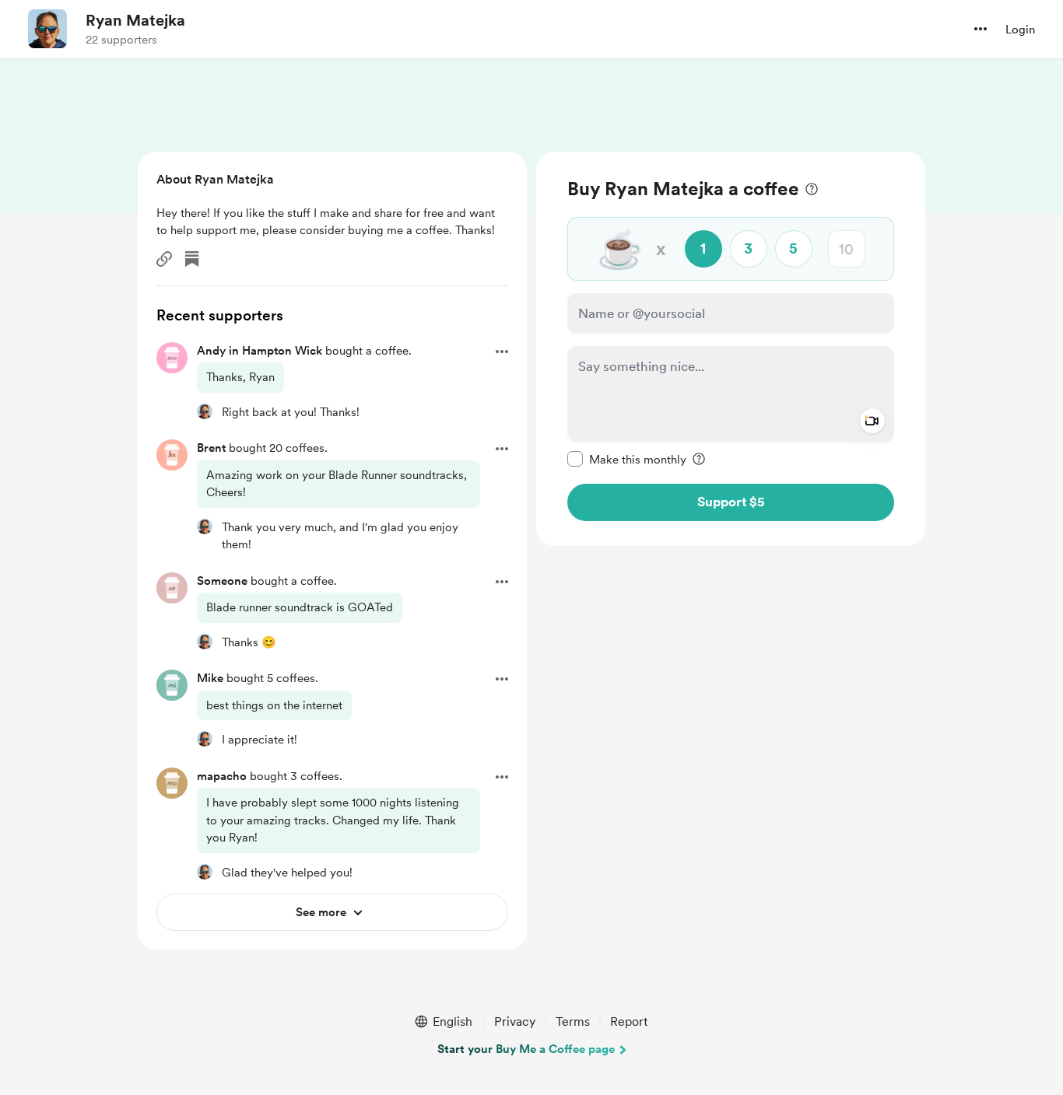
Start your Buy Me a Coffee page (526, 1049)
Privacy (514, 1021)
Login (1020, 30)
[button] (980, 28)
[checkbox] (626, 459)
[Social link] (164, 259)
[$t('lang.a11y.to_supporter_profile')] (204, 411)
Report (628, 1021)
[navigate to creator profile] (47, 28)
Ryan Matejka (135, 20)
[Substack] (192, 259)
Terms (573, 1021)
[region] (730, 349)
